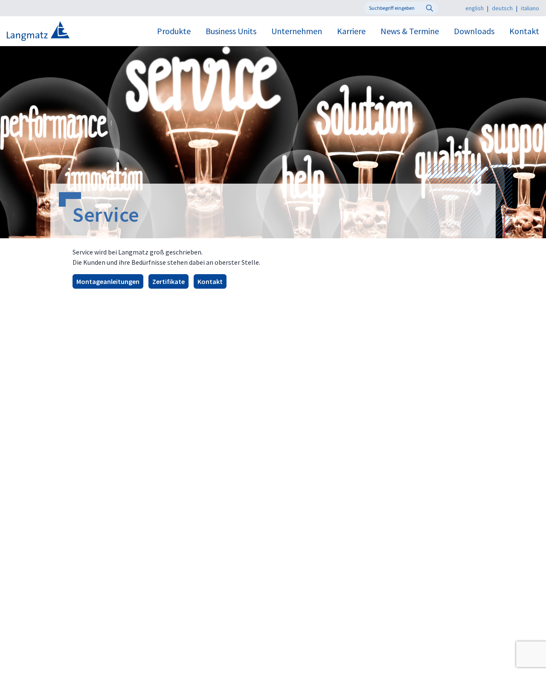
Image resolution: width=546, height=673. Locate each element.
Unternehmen (296, 31)
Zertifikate (168, 281)
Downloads (474, 31)
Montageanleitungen (107, 281)
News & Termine (409, 31)
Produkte (174, 31)
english (474, 8)
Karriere (351, 31)
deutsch (502, 8)
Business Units (231, 31)
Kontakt (524, 31)
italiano (530, 8)
